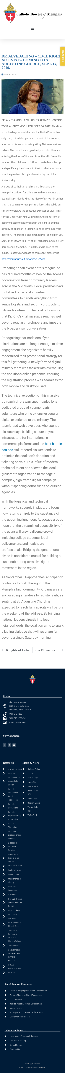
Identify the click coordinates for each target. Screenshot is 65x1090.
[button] (32, 28)
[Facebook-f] (4, 745)
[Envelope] (14, 745)
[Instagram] (9, 745)
